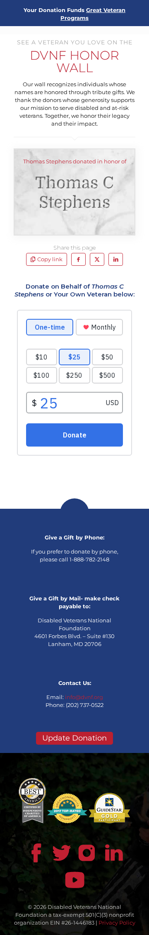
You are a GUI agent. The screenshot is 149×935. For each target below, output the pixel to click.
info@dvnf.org (84, 697)
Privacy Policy (117, 922)
